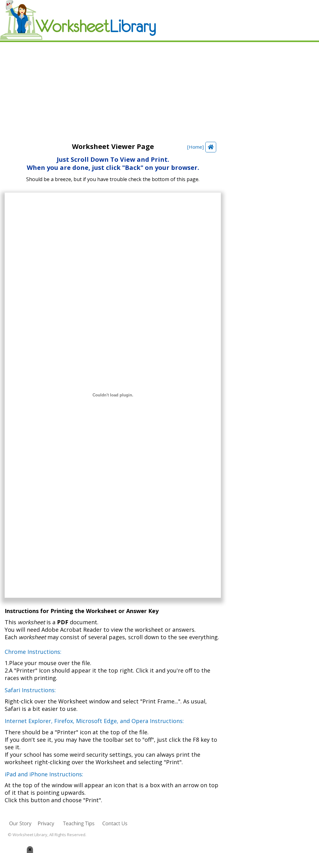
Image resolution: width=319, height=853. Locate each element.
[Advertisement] (159, 88)
